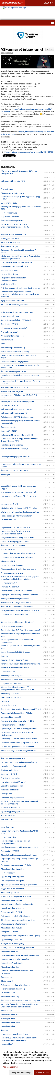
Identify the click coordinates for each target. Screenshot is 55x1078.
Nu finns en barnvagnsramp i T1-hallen (16, 865)
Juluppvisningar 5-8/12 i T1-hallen (14, 614)
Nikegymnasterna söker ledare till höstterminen (20, 955)
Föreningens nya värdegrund (12, 193)
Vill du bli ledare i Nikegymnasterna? (15, 304)
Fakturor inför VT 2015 (10, 851)
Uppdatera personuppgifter (12, 877)
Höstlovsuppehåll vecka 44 (12, 626)
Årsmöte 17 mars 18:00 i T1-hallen (14, 470)
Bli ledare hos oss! (8, 520)
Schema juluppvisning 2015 (12, 676)
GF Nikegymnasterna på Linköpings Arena (18, 920)
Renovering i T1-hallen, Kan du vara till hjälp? (19, 739)
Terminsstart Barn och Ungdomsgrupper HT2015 (20, 709)
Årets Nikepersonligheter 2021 (13, 371)
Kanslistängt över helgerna (12, 391)
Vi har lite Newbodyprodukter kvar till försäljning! (20, 664)
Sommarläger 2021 (8, 427)
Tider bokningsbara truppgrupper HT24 (17, 312)
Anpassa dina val (10, 1067)
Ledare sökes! (7, 1044)
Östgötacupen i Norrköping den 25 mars (17, 538)
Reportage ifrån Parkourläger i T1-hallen (17, 713)
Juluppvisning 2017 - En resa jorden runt (17, 557)
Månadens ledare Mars (10, 1022)
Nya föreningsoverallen (10, 778)
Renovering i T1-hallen (10, 693)
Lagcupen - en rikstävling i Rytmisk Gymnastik (19, 595)
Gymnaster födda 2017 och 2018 (14, 266)
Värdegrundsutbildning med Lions (15, 599)
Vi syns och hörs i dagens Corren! (14, 660)
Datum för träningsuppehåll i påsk (15, 541)
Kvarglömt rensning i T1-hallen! (13, 782)
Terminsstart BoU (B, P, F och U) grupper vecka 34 (21, 630)
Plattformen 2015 (8, 815)
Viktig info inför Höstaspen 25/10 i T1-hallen (19, 508)
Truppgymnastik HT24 (10, 316)
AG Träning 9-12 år (8, 284)
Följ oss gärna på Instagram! (12, 881)
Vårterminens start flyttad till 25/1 (14, 449)
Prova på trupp (7, 189)
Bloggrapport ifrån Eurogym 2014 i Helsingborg (20, 936)
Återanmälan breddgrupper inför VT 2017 (17, 622)
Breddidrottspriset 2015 (10, 697)
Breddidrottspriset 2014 (10, 892)
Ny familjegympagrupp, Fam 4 (13, 811)
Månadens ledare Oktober (11, 900)
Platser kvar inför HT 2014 (11, 912)
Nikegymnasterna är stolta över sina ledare (18, 569)
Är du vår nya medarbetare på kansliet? (17, 606)
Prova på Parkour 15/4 (10, 587)
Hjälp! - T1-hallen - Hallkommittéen (15, 959)
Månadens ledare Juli (9, 951)
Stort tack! (5, 701)
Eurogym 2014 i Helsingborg (12, 943)
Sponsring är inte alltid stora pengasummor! (19, 885)
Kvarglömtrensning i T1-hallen (13, 725)
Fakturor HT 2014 (8, 993)
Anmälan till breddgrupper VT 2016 (15, 668)
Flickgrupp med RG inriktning (13, 989)
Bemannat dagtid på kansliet (12, 798)
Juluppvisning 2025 (9, 203)
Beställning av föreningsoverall (13, 766)
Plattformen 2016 (8, 672)
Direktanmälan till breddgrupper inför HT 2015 (19, 743)
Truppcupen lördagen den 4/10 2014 (16, 896)
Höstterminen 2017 (8, 583)
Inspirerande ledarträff (10, 217)
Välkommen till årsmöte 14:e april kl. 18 (17, 435)
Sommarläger (6, 977)
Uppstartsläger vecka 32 (11, 717)
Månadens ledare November (12, 869)
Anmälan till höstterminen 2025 (13, 235)
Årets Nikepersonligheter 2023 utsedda (17, 320)
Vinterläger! (5, 474)
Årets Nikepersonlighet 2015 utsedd (15, 652)
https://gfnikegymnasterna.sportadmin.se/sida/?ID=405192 (29, 152)
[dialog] (27, 1062)
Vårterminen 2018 (8, 561)
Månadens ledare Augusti (11, 928)
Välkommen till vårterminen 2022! (14, 387)
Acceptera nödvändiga (21, 1073)
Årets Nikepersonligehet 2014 (13, 758)
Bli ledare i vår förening (10, 242)
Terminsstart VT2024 (9, 324)
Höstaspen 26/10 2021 (10, 405)
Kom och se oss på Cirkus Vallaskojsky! (17, 904)
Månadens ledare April (10, 1014)
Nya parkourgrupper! (9, 332)
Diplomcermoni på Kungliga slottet (15, 362)
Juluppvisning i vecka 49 (11, 683)
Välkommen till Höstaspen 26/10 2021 (16, 409)
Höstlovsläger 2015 (9, 705)
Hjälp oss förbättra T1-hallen (12, 300)
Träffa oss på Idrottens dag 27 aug (15, 352)
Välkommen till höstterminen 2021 (15, 413)
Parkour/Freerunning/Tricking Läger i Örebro (19, 762)
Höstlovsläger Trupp (9, 274)
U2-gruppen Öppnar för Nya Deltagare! (16, 262)
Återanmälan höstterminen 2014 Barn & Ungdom (20, 1001)
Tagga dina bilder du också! (12, 889)
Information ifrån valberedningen (14, 1034)
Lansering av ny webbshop (12, 565)
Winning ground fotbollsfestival (14, 924)
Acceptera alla (42, 1073)
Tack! (3, 344)
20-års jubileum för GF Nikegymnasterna (17, 947)
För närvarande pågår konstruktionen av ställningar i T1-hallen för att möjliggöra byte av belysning (20, 294)
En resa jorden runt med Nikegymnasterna (18, 553)
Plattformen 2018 (8, 549)
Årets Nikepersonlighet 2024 (12, 221)
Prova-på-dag (6, 794)
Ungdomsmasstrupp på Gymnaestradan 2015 (19, 847)
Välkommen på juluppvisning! (22, 49)
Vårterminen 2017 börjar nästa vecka (16, 602)
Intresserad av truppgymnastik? (14, 328)
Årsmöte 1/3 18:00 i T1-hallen (13, 545)
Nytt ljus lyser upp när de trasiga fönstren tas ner (20, 288)
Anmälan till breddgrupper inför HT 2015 (17, 721)
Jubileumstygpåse (8, 837)
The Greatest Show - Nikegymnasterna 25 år (19, 492)
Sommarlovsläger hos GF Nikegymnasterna (18, 750)
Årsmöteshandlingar (9, 246)
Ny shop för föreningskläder (12, 336)
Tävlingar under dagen (10, 770)
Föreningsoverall (8, 1018)
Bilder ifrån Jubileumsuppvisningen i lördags (19, 855)
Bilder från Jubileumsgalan (12, 786)
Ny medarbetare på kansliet (12, 573)
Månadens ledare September (13, 908)
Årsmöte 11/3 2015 (9, 774)
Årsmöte (4, 656)
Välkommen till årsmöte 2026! (13, 181)
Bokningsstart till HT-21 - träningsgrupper (17, 417)
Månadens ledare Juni (10, 967)
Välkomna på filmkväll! (10, 790)
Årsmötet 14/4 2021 (9, 431)
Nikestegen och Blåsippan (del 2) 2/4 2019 (18, 496)
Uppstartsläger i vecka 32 (11, 940)
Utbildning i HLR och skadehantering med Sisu (20, 512)
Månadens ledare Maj (10, 997)
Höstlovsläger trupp (9, 213)
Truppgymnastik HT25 (10, 238)
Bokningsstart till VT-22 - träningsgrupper (17, 401)
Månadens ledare (8, 1026)
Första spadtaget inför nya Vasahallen (16, 516)
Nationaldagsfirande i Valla (12, 963)
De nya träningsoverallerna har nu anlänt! (17, 747)
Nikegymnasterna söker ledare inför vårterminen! (20, 610)
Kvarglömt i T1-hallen (9, 932)
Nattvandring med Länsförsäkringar (15, 916)
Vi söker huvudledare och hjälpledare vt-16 (18, 680)
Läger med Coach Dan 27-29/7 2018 (15, 528)
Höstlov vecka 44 (8, 873)
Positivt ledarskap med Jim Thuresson (16, 591)
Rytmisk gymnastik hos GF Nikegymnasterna (19, 729)
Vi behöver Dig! (7, 340)
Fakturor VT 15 (7, 819)
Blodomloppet (7, 981)
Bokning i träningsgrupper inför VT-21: (16, 457)
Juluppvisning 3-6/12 (9, 504)
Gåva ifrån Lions (7, 827)
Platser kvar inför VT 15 (10, 808)
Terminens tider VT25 (9, 270)
